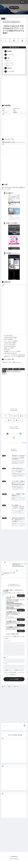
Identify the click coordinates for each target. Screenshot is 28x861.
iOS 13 (10, 369)
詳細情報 (9, 51)
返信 (20, 595)
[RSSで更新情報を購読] (14, 437)
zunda (11, 627)
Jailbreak (16, 369)
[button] (22, 40)
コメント (6, 641)
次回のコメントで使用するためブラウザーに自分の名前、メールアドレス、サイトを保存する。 (14, 672)
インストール (10, 54)
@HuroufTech (11, 371)
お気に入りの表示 (9, 63)
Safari (5, 373)
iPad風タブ (7, 60)
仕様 (8, 58)
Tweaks (22, 369)
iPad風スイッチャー (10, 65)
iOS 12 (5, 369)
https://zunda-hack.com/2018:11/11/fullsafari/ (15, 608)
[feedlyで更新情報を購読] (20, 433)
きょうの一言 (10, 71)
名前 (4, 657)
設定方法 (9, 68)
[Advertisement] (14, 89)
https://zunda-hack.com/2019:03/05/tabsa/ (14, 603)
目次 (13, 47)
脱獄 (5, 371)
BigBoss (18, 371)
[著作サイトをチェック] (7, 433)
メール (5, 663)
